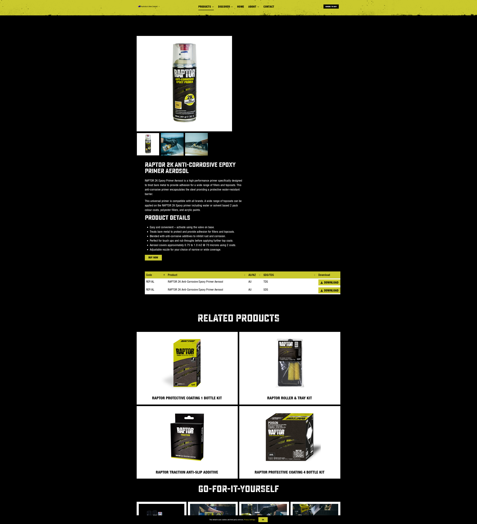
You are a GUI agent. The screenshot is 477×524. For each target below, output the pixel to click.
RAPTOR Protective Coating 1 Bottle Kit (187, 398)
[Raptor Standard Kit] (213, 505)
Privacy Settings (249, 520)
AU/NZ (252, 275)
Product (172, 275)
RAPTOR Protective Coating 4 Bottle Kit (289, 472)
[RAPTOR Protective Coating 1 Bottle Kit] (187, 363)
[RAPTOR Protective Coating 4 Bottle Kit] (289, 437)
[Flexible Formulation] (264, 505)
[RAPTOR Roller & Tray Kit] (289, 363)
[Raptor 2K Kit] (161, 505)
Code (149, 275)
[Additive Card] (315, 505)
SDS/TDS (268, 275)
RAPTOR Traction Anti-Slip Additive (187, 472)
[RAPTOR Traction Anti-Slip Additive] (187, 437)
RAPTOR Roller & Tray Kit (289, 398)
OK (263, 520)
